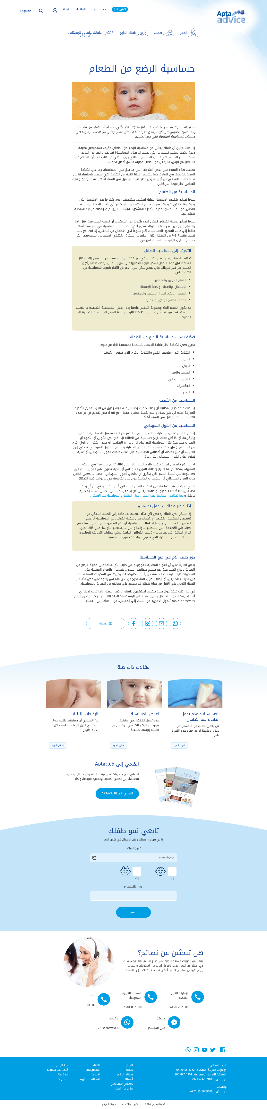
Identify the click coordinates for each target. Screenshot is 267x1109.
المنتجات (80, 9)
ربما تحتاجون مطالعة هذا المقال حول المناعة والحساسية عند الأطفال (137, 496)
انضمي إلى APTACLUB (117, 793)
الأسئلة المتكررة (90, 1079)
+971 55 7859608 (201, 1091)
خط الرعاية (99, 9)
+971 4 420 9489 (202, 1079)
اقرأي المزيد (179, 745)
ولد (172, 877)
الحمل (129, 1065)
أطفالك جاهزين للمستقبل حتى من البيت (121, 1083)
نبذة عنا (64, 9)
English (25, 10)
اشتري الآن (120, 9)
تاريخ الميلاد (134, 848)
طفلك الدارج (125, 1074)
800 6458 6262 (185, 1070)
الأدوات (95, 1074)
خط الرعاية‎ (61, 1065)
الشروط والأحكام (130, 1104)
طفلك (129, 1070)
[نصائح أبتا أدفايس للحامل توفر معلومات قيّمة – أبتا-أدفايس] (225, 20)
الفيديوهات (93, 1070)
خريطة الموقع (109, 1104)
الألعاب (96, 1065)
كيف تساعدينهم (57, 1070)
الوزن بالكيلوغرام (133, 886)
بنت (137, 877)
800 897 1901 (183, 1074)
